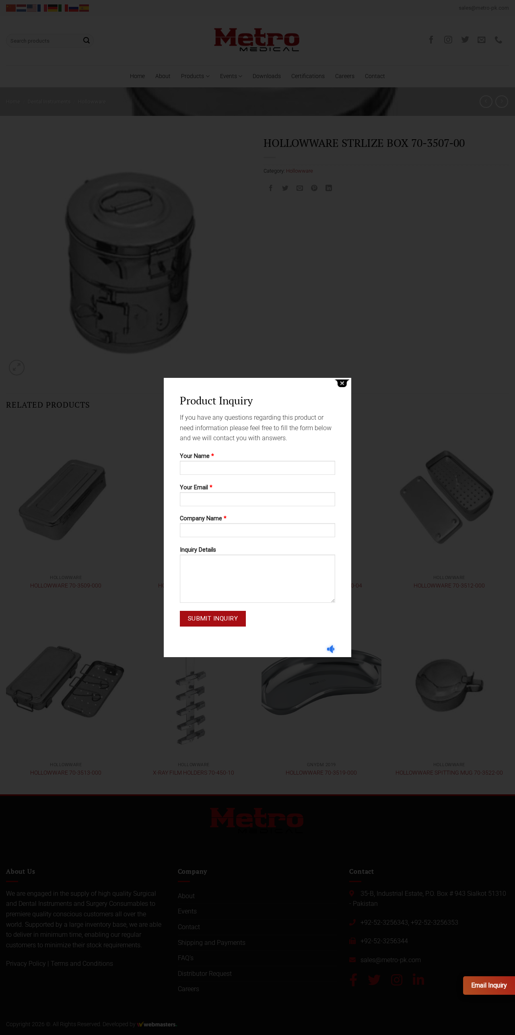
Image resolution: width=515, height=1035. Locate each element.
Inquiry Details (198, 549)
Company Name (203, 518)
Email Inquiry (489, 985)
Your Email (196, 487)
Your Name (197, 456)
